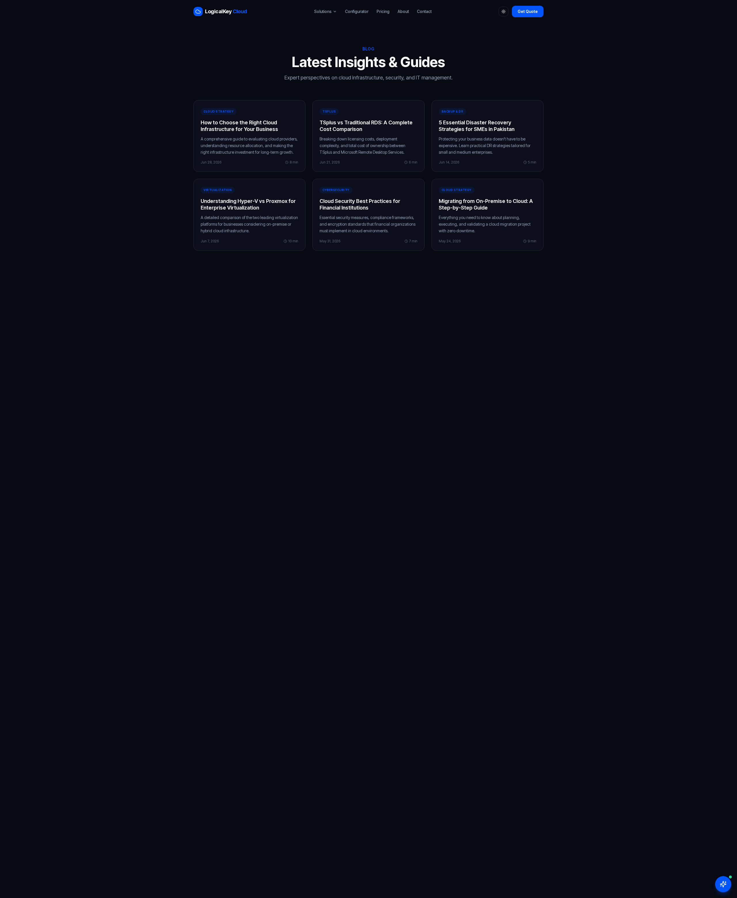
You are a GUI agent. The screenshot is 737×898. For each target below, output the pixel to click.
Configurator (356, 11)
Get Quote (528, 11)
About (403, 11)
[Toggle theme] (503, 11)
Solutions (323, 11)
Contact (424, 11)
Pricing (383, 11)
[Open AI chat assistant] (723, 884)
